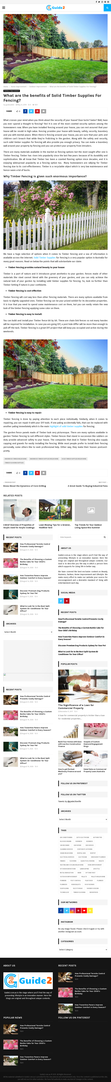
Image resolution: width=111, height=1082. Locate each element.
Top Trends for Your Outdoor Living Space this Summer (88, 526)
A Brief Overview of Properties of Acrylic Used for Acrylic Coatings (19, 526)
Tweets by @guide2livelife (69, 801)
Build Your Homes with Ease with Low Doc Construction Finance (69, 744)
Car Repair (77, 845)
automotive (97, 837)
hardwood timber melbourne (16, 459)
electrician (82, 857)
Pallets (84, 877)
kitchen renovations (68, 869)
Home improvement (95, 865)
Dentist (93, 853)
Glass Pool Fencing (87, 861)
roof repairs (89, 884)
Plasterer (89, 880)
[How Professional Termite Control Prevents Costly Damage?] (10, 548)
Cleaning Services (66, 849)
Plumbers (63, 884)
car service (89, 845)
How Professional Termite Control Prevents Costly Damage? (35, 545)
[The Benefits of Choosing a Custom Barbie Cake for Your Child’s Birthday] (10, 563)
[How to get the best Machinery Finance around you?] (70, 759)
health (101, 861)
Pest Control (76, 880)
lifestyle (96, 869)
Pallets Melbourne (98, 877)
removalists (76, 884)
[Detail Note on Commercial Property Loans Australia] (96, 759)
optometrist (90, 873)
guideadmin (10, 105)
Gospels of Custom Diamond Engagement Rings (93, 744)
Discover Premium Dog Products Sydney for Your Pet (34, 592)
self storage (78, 888)
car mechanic (64, 845)
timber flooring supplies (14, 463)
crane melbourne (66, 853)
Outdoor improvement (68, 877)
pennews (63, 880)
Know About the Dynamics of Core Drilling (24, 486)
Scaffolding (64, 888)
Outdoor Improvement (11, 91)
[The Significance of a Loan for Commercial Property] (83, 686)
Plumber (100, 880)
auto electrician (82, 837)
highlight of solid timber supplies (66, 426)
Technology (64, 892)
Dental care (81, 853)
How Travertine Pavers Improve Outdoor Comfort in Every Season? (35, 576)
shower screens (93, 888)
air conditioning (66, 837)
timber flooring (79, 892)
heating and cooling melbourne (72, 865)
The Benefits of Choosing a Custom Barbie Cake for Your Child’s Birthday (36, 561)
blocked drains (65, 841)
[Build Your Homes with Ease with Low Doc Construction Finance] (70, 731)
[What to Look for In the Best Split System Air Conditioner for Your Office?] (10, 610)
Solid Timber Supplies (45, 257)
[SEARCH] (105, 537)
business (89, 841)
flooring (73, 861)
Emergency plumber (98, 857)
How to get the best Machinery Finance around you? (69, 771)
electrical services (67, 857)
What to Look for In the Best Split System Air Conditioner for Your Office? (35, 608)
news (79, 873)
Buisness (79, 841)
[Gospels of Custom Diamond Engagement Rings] (96, 731)
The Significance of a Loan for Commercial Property (76, 707)
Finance (62, 861)
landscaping (84, 869)
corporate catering (84, 849)
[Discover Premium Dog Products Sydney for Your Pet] (10, 594)
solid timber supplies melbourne (74, 459)
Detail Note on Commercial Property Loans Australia (95, 770)
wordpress (94, 892)
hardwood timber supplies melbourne (44, 459)
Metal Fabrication (66, 873)
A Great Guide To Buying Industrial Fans (88, 486)
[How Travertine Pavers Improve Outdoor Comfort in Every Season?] (10, 579)
